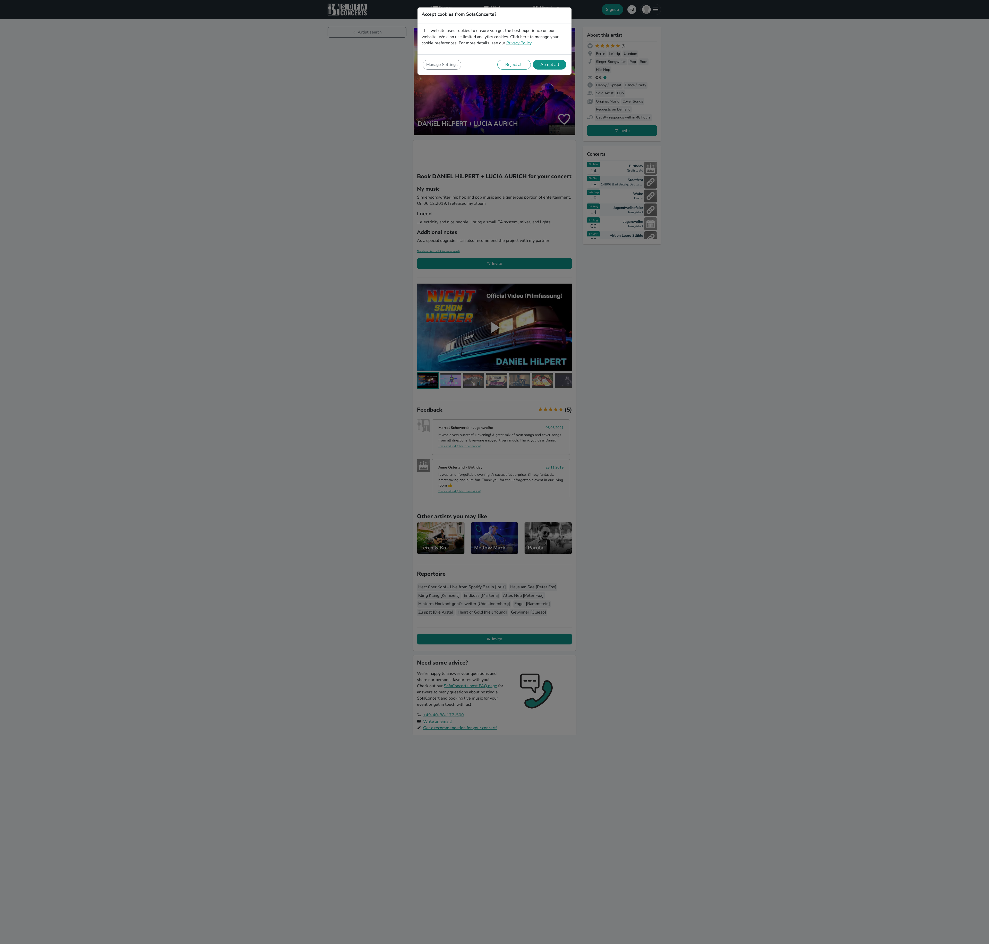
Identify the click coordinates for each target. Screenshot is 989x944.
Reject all (514, 64)
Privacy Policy (518, 43)
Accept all (549, 64)
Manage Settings (442, 64)
